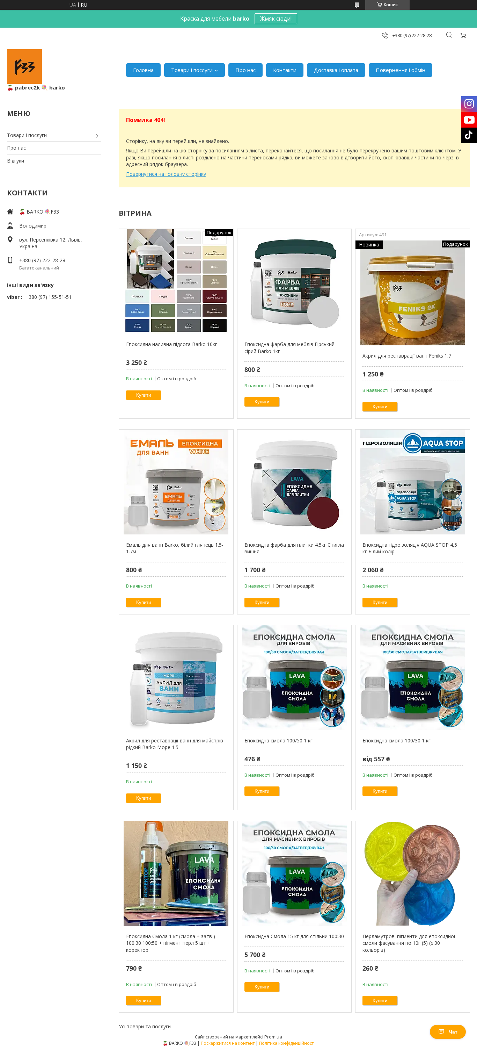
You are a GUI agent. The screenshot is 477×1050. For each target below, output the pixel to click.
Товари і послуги (192, 69)
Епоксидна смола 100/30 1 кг (396, 740)
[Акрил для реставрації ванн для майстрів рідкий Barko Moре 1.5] (176, 677)
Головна (143, 69)
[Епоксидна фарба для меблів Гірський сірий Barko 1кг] (294, 281)
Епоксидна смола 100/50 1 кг (278, 740)
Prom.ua (273, 1037)
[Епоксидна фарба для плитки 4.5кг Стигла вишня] (294, 482)
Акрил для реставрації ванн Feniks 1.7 (406, 355)
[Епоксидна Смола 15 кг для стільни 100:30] (294, 873)
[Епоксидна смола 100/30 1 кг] (412, 677)
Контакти (284, 69)
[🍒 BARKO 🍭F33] (24, 66)
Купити (143, 395)
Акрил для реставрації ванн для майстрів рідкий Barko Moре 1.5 (174, 744)
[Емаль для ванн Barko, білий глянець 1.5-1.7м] (176, 482)
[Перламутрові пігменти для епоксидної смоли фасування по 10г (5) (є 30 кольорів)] (412, 873)
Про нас (245, 69)
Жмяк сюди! (276, 18)
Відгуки (15, 160)
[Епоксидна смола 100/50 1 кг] (294, 677)
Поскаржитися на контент (228, 1043)
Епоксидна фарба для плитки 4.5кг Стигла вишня (294, 548)
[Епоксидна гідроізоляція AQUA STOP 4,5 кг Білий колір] (412, 482)
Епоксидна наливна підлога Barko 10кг (171, 344)
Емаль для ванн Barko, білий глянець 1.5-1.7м (174, 548)
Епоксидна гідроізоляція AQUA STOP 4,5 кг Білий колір (409, 548)
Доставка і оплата (336, 69)
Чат (453, 1032)
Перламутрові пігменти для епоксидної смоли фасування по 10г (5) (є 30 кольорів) (408, 943)
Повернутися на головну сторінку (166, 174)
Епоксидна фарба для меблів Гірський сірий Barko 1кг (289, 347)
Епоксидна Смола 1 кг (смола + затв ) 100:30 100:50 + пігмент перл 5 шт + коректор (170, 943)
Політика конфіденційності (287, 1043)
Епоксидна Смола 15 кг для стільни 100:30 (294, 936)
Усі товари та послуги (145, 1026)
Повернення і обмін (400, 69)
